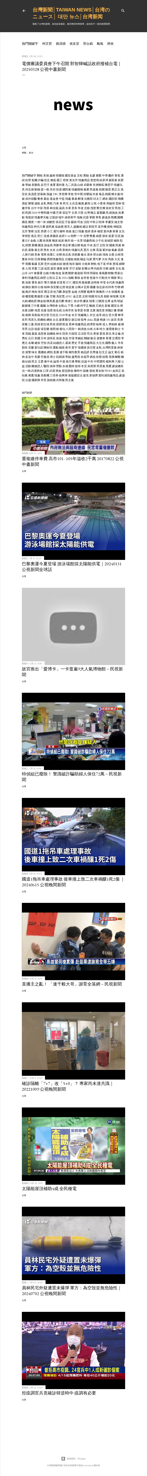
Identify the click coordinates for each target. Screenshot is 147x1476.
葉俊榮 (86, 282)
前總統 (41, 320)
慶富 (86, 301)
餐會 (40, 199)
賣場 (115, 264)
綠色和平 (70, 217)
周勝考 (57, 245)
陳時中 (78, 371)
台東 (93, 250)
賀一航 (45, 189)
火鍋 (25, 301)
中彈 (105, 175)
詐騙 (41, 180)
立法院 (82, 333)
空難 (53, 296)
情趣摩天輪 (41, 217)
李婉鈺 (79, 338)
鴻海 (105, 254)
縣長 (25, 347)
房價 (43, 231)
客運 (109, 338)
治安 (37, 231)
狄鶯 (99, 357)
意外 (47, 264)
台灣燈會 (52, 306)
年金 (68, 315)
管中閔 (78, 194)
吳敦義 (36, 315)
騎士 (118, 329)
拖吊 (72, 264)
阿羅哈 (94, 273)
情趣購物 (77, 189)
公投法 (50, 278)
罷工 (59, 180)
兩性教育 (74, 352)
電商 (43, 254)
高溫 (99, 250)
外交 (93, 315)
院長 (65, 333)
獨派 (55, 240)
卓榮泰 (88, 185)
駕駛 (78, 268)
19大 (108, 292)
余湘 (65, 366)
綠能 (77, 259)
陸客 (92, 301)
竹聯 (117, 287)
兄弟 (122, 296)
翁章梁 (78, 310)
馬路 (111, 259)
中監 (62, 199)
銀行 (41, 282)
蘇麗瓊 (26, 306)
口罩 (46, 371)
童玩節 (38, 347)
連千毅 (64, 352)
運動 (55, 347)
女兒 (122, 231)
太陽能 (69, 259)
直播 (56, 352)
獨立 (93, 213)
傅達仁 (69, 301)
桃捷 (103, 320)
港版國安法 (75, 375)
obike (90, 320)
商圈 (28, 264)
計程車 (100, 222)
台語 (31, 329)
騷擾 (53, 282)
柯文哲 (47, 43)
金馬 (114, 301)
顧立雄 (76, 320)
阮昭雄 (60, 357)
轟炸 (111, 175)
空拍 (43, 343)
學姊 (28, 185)
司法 (90, 333)
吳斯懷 (91, 366)
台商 (59, 250)
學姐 (68, 357)
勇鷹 (31, 375)
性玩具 (99, 296)
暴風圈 (103, 273)
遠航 (37, 203)
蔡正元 (116, 189)
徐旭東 (47, 240)
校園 (102, 189)
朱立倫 (116, 333)
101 (108, 320)
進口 (75, 231)
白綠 (80, 185)
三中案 (35, 306)
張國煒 (82, 347)
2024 (65, 278)
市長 (121, 343)
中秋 (93, 222)
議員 (62, 208)
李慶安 (109, 222)
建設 (85, 227)
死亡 (40, 236)
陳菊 (31, 203)
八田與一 (71, 329)
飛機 (121, 199)
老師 (87, 231)
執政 (83, 245)
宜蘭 (31, 347)
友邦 (25, 320)
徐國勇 (116, 292)
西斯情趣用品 (55, 259)
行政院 (73, 333)
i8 (82, 287)
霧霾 (43, 306)
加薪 (28, 282)
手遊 (81, 343)
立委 (41, 361)
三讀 (41, 268)
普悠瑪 (94, 180)
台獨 (78, 287)
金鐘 (74, 292)
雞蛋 (108, 189)
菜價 (65, 273)
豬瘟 (53, 180)
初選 (86, 310)
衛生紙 (57, 310)
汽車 (56, 203)
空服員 (45, 357)
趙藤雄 (77, 227)
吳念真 (66, 254)
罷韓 (71, 366)
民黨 (118, 245)
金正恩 (77, 296)
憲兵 (86, 250)
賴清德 (61, 43)
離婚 (92, 306)
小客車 (101, 203)
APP (30, 273)
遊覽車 (101, 338)
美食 (37, 254)
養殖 (77, 278)
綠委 (99, 236)
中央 (90, 245)
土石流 (73, 203)
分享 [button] (24, 147)
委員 (102, 333)
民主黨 (69, 380)
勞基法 (118, 273)
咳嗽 (86, 371)
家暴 (115, 231)
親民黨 (50, 227)
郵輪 (43, 259)
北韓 (85, 296)
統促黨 (70, 287)
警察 (31, 231)
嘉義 (34, 333)
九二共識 (71, 185)
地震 (37, 310)
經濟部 (91, 324)
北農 (93, 310)
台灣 (87, 213)
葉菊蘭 (101, 213)
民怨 (118, 208)
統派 (61, 240)
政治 (31, 152)
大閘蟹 (82, 292)
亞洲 (37, 259)
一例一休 (40, 222)
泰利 (25, 278)
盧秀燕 (76, 357)
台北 (55, 320)
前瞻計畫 (111, 310)
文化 (118, 268)
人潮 (25, 254)
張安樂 (54, 287)
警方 (47, 282)
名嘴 (31, 343)
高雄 (37, 324)
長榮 (37, 357)
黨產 (86, 189)
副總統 (51, 333)
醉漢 (81, 199)
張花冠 (60, 222)
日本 (43, 338)
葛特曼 (60, 185)
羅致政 (113, 213)
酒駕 (25, 203)
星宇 (74, 347)
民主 (34, 361)
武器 (86, 217)
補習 (100, 231)
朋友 (105, 236)
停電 (103, 282)
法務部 (88, 199)
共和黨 (60, 380)
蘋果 (121, 250)
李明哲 (26, 236)
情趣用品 (84, 180)
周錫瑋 (110, 203)
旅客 (66, 268)
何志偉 (29, 189)
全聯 (59, 254)
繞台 (105, 315)
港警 (28, 352)
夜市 (68, 347)
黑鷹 (109, 366)
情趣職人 (83, 315)
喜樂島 (36, 185)
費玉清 (48, 292)
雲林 (118, 203)
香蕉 (117, 175)
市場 (71, 338)
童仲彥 (107, 231)
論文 (111, 352)
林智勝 (114, 296)
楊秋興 (110, 361)
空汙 (72, 268)
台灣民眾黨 (109, 347)
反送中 (29, 357)
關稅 (40, 175)
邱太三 (97, 199)
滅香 (112, 268)
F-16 (67, 236)
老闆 (53, 329)
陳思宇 (109, 185)
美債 (46, 175)
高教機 (45, 375)
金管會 (85, 278)
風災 (34, 236)
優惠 (59, 268)
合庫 (107, 301)
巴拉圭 (54, 315)
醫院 (46, 366)
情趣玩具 (77, 250)
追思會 (42, 333)
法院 (86, 222)
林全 (59, 333)
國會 (31, 222)
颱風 (100, 43)
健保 (37, 343)
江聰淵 (100, 301)
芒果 (59, 213)
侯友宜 (74, 43)
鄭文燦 (101, 208)
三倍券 (54, 375)
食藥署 (38, 273)
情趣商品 (90, 343)
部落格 (41, 194)
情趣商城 (89, 240)
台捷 (28, 380)
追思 (47, 268)
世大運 (113, 315)
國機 (120, 217)
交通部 (116, 338)
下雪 (70, 306)
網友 (105, 199)
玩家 (89, 259)
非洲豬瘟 (98, 185)
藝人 (114, 343)
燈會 (66, 180)
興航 (50, 203)
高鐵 (28, 333)
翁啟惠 (59, 227)
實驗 (86, 175)
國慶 (93, 287)
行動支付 (104, 278)
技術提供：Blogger (76, 1458)
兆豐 (86, 236)
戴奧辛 (91, 292)
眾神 (71, 324)
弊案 (92, 236)
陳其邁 (50, 301)
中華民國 (43, 213)
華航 (78, 361)
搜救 (110, 227)
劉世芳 (93, 227)
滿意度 (100, 310)
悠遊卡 (94, 278)
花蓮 (43, 310)
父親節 (53, 217)
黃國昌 (54, 236)
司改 (80, 222)
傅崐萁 (117, 227)
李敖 (71, 194)
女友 (53, 250)
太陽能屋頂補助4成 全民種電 (49, 1188)
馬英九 (32, 320)
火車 (96, 329)
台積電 (119, 254)
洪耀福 (87, 194)
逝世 (53, 268)
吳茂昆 (32, 194)
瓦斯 (41, 264)
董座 (25, 259)
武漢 (52, 371)
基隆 (31, 250)
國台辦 (76, 245)
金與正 (116, 371)
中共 (90, 361)
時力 (102, 329)
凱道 (65, 324)
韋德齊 (93, 375)
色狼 (69, 231)
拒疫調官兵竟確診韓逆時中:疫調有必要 (59, 1393)
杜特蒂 (109, 287)
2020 (34, 213)
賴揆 (28, 315)
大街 (105, 259)
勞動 (59, 366)
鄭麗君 (38, 296)
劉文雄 (45, 324)
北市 (25, 231)
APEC (68, 296)
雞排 (34, 287)
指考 (83, 320)
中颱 (52, 273)
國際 (108, 343)
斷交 (68, 320)
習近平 (66, 213)
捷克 (86, 375)
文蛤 (80, 175)
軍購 (92, 217)
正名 (58, 278)
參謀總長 (118, 366)
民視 (53, 324)
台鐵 (46, 273)
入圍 (39, 240)
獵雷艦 (29, 296)
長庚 (120, 320)
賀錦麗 (51, 380)
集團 (34, 180)
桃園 (108, 194)
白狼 (41, 287)
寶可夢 (97, 259)
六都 (118, 361)
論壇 (56, 361)
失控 (53, 189)
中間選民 (99, 361)
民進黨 (94, 189)
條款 (28, 287)
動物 (37, 189)
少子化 (99, 240)
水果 (68, 208)
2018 (62, 315)
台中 (34, 208)
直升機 (102, 227)
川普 (81, 213)
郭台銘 (88, 43)
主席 (74, 213)
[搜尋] (123, 9)
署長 (34, 282)
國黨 (112, 245)
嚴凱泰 (113, 180)
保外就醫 (31, 199)
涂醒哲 (50, 222)
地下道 (101, 264)
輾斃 (118, 357)
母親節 (29, 217)
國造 (25, 222)
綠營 (43, 278)
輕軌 (94, 264)
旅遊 (59, 338)
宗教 (106, 268)
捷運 (62, 320)
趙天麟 (60, 301)
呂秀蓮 (94, 352)
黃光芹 (73, 180)
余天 (74, 315)
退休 (94, 231)
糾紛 (59, 264)
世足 (47, 180)
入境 (28, 268)
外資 (95, 194)
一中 (80, 236)
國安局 (77, 282)
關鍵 (87, 338)
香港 (96, 333)
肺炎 (110, 43)
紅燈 (62, 287)
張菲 (41, 292)
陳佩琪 (100, 292)
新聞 (59, 324)
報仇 (62, 329)
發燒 (92, 371)
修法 (83, 254)
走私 (43, 203)
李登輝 (63, 194)
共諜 (50, 343)
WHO (108, 371)
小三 (50, 231)
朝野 (74, 236)
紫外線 (106, 250)
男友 (46, 250)
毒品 (102, 194)
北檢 (87, 208)
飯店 (93, 338)
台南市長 (68, 310)
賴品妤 (85, 352)
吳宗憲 (91, 347)
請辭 (31, 310)
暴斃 (98, 175)
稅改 (58, 273)
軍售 (98, 217)
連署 (53, 185)
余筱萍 (85, 357)
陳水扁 (115, 194)
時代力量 (39, 227)
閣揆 (71, 273)
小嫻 (77, 306)
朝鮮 (107, 296)
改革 (99, 315)
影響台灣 (87, 268)
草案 (34, 268)
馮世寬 (60, 296)
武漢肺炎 (36, 371)
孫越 (49, 194)
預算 (46, 208)
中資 (62, 361)
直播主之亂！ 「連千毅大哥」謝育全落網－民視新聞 (72, 984)
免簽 (65, 338)
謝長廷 (51, 338)
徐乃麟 (57, 292)
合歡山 (62, 306)
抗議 (84, 361)
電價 (111, 357)
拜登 (43, 380)
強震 (50, 310)
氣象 (114, 250)
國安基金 (70, 175)
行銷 (31, 254)
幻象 (46, 296)
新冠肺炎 (67, 371)
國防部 (113, 199)
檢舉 (99, 324)
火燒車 (86, 264)
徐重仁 (51, 254)
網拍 (50, 352)
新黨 (107, 306)
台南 (90, 329)
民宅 (66, 203)
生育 (80, 240)
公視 (94, 203)
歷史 (74, 343)
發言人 (68, 227)
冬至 (84, 366)
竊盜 (83, 259)
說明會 (95, 282)
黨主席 (38, 250)
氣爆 (34, 264)
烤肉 (34, 292)
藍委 (111, 236)
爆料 (62, 231)
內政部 (98, 268)
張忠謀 (100, 287)
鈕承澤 (103, 180)
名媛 (92, 175)
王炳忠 (100, 306)
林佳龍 (54, 208)
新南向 (66, 250)
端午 (61, 217)
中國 (53, 213)
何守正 (84, 306)
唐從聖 (66, 292)
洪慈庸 (76, 254)
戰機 (114, 217)
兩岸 (67, 240)
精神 (47, 287)
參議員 (106, 217)
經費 (28, 245)
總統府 (32, 301)
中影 (40, 208)
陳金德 (41, 301)
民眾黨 (101, 366)
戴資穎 (78, 273)
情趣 (68, 199)
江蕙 (31, 324)
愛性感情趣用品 (108, 375)
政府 (62, 236)
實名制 (100, 371)
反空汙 (45, 185)
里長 (74, 208)
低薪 (37, 329)
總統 (49, 320)
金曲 (33, 240)
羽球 (86, 273)
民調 (28, 213)
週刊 (56, 231)
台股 (111, 254)
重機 (34, 245)
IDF (27, 240)
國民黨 (66, 189)
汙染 (67, 222)
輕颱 (111, 273)
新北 (109, 333)
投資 (59, 189)
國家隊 (36, 380)
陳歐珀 (48, 347)
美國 (37, 338)
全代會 (110, 282)
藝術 (74, 222)
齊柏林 (113, 324)
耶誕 (120, 301)
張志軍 (66, 245)
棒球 (121, 315)
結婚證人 (59, 343)
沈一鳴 (26, 371)
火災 (117, 259)
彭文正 (103, 352)
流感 (46, 236)
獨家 (114, 278)
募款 (46, 199)
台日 (31, 338)
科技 (31, 259)
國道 (41, 245)
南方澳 (70, 361)
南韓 (53, 366)
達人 (105, 324)
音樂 (25, 324)
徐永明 (78, 301)
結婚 (53, 264)
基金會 (54, 199)
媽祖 (93, 357)
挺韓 (78, 366)
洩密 (93, 208)
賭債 (66, 264)
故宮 (114, 320)
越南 (52, 175)
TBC (55, 194)
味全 (34, 352)
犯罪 (28, 180)
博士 (53, 357)
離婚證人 (37, 366)
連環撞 (110, 329)
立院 (102, 245)
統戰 (105, 357)
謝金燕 (48, 245)
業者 (74, 199)
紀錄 (28, 361)
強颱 (71, 278)
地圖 (79, 217)
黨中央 (48, 361)
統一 (74, 240)
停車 (109, 264)
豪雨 (87, 203)
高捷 (96, 320)
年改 (81, 208)
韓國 (91, 296)
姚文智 (118, 222)
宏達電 (61, 282)
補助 (116, 240)
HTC (69, 282)
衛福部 (109, 240)
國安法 (115, 306)
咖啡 (78, 264)
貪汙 (96, 245)
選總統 (42, 352)
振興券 (63, 375)
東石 (117, 352)
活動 (28, 366)
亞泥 (117, 236)
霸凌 (68, 343)
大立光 (100, 343)
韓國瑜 (60, 175)
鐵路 (62, 347)
